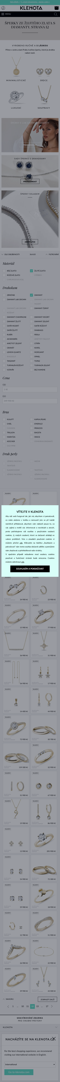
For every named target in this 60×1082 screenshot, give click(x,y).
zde (21, 543)
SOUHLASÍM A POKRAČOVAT (30, 569)
